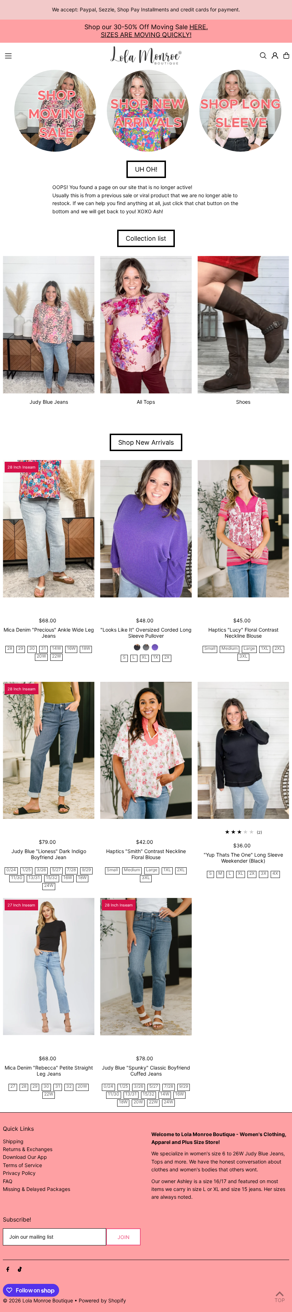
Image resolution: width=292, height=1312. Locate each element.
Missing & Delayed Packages (36, 1189)
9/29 (86, 870)
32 (69, 1086)
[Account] (275, 55)
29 (20, 648)
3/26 (41, 870)
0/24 (11, 870)
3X (263, 873)
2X (167, 657)
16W (71, 648)
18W (86, 648)
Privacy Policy (19, 1173)
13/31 (34, 877)
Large (249, 648)
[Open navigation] (54, 55)
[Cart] (286, 55)
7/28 (71, 870)
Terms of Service (22, 1165)
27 (12, 1086)
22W (56, 656)
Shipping (13, 1141)
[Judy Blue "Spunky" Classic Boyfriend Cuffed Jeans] (146, 966)
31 (43, 648)
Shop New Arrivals (146, 442)
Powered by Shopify (102, 1300)
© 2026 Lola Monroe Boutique (38, 1300)
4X (275, 873)
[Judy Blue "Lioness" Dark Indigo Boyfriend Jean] (48, 750)
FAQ (7, 1181)
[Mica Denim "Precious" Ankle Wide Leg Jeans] (48, 528)
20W (41, 656)
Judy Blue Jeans (49, 402)
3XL (243, 656)
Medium (229, 648)
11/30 (16, 877)
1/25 (26, 870)
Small (209, 648)
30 (32, 648)
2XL (278, 648)
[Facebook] (7, 1269)
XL (144, 657)
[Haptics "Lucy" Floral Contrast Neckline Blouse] (243, 528)
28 (9, 648)
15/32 (51, 877)
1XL (264, 648)
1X (155, 657)
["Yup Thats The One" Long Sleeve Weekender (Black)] (243, 750)
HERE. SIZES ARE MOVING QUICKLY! (154, 30)
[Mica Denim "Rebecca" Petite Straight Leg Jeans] (48, 966)
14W (56, 648)
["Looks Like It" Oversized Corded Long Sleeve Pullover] (146, 528)
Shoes (243, 402)
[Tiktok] (20, 1269)
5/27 (56, 870)
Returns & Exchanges (27, 1149)
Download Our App (25, 1157)
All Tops (146, 402)
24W (48, 885)
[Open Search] (263, 55)
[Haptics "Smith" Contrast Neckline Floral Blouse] (146, 750)
